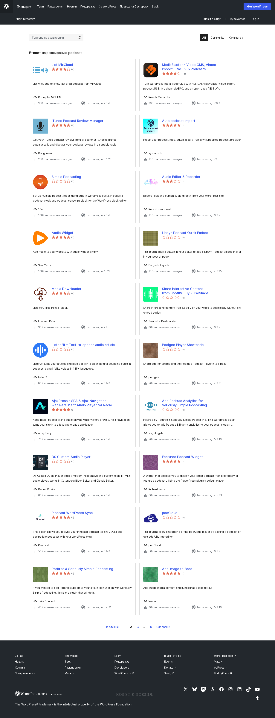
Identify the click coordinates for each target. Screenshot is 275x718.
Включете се (172, 655)
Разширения (73, 667)
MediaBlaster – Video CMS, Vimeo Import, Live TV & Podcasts (189, 67)
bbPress (220, 667)
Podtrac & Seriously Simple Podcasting (82, 569)
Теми (68, 661)
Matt (218, 661)
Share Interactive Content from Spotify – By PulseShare (185, 291)
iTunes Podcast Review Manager (77, 121)
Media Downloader (66, 289)
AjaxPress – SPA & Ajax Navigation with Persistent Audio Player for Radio (82, 403)
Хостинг (20, 667)
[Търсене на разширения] (79, 37)
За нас (19, 655)
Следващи (163, 626)
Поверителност (25, 673)
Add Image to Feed (177, 569)
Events (168, 661)
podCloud (169, 513)
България (56, 694)
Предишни (112, 626)
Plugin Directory (25, 18)
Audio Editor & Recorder (181, 177)
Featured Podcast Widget (182, 457)
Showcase (71, 655)
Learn (117, 655)
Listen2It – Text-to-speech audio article (83, 345)
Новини (20, 661)
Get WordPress (257, 6)
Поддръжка (121, 661)
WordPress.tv (124, 673)
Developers (121, 667)
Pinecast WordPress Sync (72, 513)
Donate (170, 667)
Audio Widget (62, 233)
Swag (169, 673)
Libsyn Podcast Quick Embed (185, 233)
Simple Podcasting (66, 177)
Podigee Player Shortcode (183, 345)
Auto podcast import (178, 121)
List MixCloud (62, 65)
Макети (69, 673)
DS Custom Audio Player (71, 457)
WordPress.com (225, 655)
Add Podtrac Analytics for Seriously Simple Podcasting (184, 403)
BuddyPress (223, 673)
